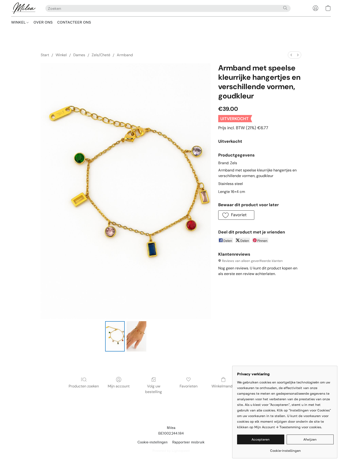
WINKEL (19, 22)
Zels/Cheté (101, 54)
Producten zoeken (84, 386)
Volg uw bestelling (153, 389)
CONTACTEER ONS (74, 22)
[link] (285, 448)
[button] (23, 8)
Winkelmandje (223, 386)
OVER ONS (43, 22)
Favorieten (189, 386)
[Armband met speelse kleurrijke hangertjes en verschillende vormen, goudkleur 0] (115, 336)
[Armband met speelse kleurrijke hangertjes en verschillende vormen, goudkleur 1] (136, 336)
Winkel (61, 54)
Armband (125, 54)
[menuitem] (291, 55)
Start (45, 54)
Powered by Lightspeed (171, 451)
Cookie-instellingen (152, 442)
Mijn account (119, 386)
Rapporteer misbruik (188, 442)
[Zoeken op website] (285, 8)
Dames (79, 54)
